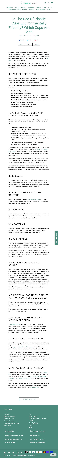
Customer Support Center (11, 423)
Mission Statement (9, 416)
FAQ (30, 414)
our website (34, 387)
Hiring (30, 425)
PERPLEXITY (37, 44)
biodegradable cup (15, 324)
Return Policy (33, 416)
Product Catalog (9, 421)
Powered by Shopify (22, 455)
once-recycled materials (34, 199)
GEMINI (29, 44)
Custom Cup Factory (13, 455)
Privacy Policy (31, 455)
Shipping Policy (33, 423)
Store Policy (7, 425)
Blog (30, 427)
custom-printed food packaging (22, 378)
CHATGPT (21, 44)
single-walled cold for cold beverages (23, 347)
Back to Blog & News (30, 399)
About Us (6, 414)
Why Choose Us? (9, 418)
